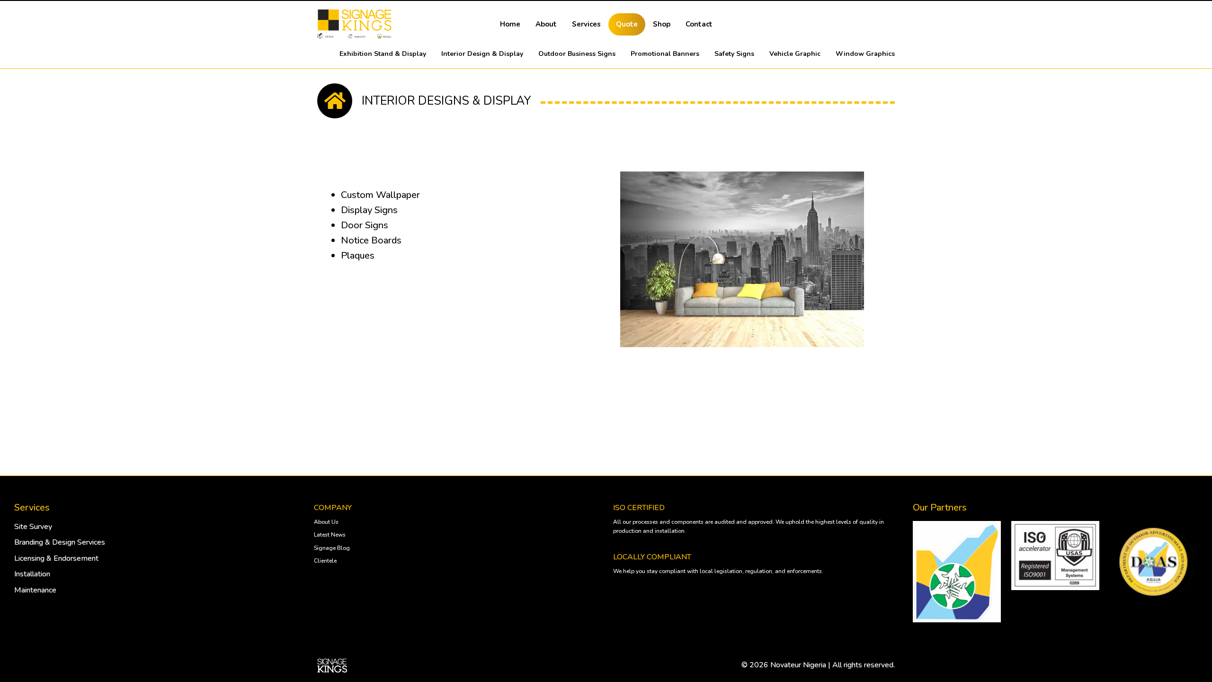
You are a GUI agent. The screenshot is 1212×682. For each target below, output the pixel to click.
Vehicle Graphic (794, 53)
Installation (32, 574)
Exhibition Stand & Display (382, 53)
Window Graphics (865, 53)
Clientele (325, 561)
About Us (326, 522)
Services (586, 24)
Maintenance (35, 590)
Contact (699, 24)
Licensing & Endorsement (56, 558)
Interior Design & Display (482, 53)
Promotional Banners (665, 53)
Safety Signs (734, 53)
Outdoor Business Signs (576, 53)
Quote (627, 24)
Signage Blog (332, 548)
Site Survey (33, 526)
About (546, 24)
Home (510, 24)
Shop (661, 24)
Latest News (330, 534)
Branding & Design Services (59, 542)
